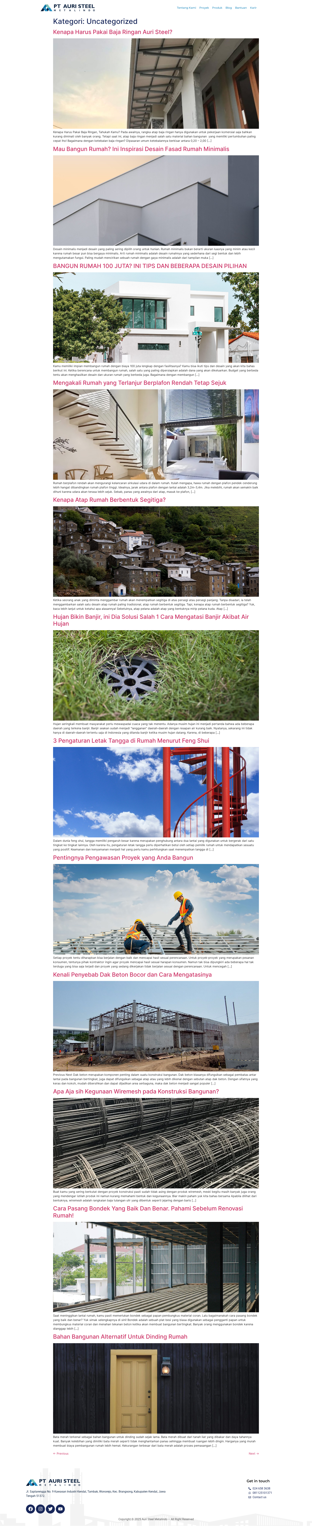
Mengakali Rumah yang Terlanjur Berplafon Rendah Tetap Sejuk (139, 382)
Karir (253, 7)
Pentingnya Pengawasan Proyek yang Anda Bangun (123, 857)
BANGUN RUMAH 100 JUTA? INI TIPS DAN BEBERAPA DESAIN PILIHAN (150, 265)
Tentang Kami (186, 7)
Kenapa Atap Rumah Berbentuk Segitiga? (109, 499)
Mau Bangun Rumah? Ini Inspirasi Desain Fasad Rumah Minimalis (141, 148)
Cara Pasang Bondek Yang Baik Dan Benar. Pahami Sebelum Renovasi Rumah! (148, 1212)
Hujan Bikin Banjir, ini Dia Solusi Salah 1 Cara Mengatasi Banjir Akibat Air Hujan (151, 620)
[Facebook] (30, 1509)
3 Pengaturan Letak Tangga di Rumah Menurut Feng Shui (131, 740)
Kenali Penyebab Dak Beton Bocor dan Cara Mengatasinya (132, 974)
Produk (217, 7)
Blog (229, 7)
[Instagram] (40, 1509)
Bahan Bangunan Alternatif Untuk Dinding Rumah (120, 1336)
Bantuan (241, 7)
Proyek (204, 7)
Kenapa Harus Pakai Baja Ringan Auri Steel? (112, 31)
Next (254, 1453)
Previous (60, 1453)
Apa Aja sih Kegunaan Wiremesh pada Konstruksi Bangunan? (136, 1091)
